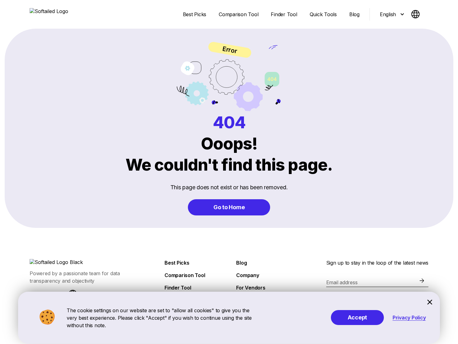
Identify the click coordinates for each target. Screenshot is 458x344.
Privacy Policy (409, 317)
